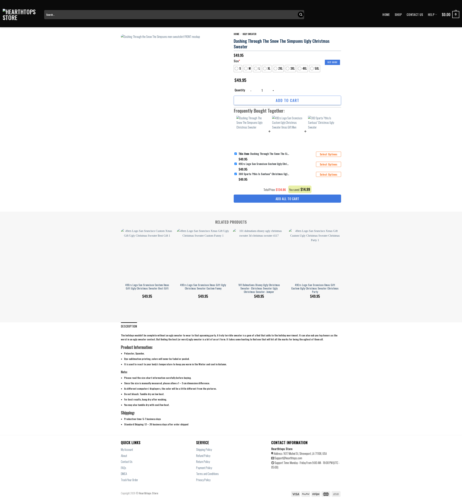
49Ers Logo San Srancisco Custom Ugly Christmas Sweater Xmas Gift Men (264, 164)
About (124, 456)
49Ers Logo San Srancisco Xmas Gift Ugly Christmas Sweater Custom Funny (203, 286)
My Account (127, 449)
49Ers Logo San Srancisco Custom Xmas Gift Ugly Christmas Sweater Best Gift (147, 286)
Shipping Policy (204, 449)
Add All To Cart (287, 198)
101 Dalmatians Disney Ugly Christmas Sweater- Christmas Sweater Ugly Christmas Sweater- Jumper (259, 288)
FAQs (123, 468)
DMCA (124, 474)
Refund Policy (203, 456)
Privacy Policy (203, 480)
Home (386, 14)
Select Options (328, 154)
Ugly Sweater (249, 34)
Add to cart (287, 100)
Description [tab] (129, 326)
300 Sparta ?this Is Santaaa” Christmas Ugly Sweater (264, 174)
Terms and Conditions (207, 474)
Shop (398, 14)
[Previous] (121, 259)
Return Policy (203, 461)
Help (431, 14)
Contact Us (415, 14)
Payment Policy (204, 468)
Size (237, 61)
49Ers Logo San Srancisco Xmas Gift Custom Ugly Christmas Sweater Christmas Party (315, 288)
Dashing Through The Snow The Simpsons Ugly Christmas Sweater (264, 154)
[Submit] (301, 15)
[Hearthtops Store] (21, 14)
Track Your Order (129, 480)
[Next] (341, 259)
